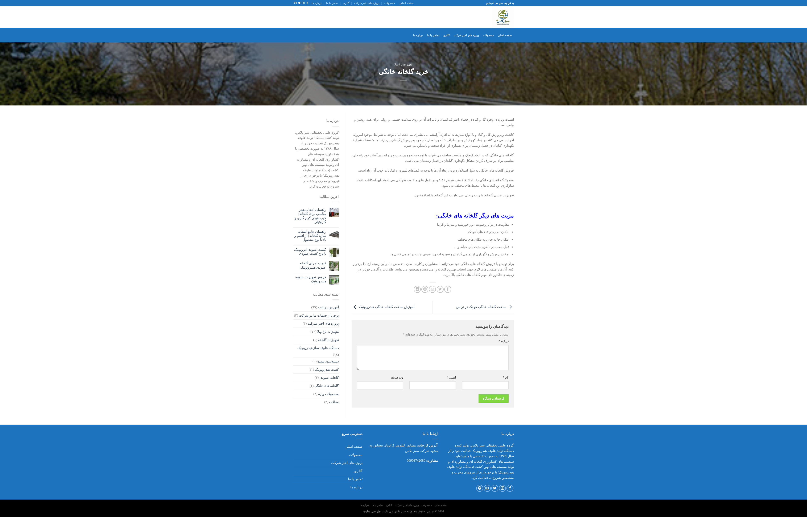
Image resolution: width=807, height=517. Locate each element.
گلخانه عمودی (329, 377)
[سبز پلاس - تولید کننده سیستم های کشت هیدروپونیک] (464, 17)
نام (506, 377)
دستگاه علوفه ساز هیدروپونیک (318, 348)
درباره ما (317, 3)
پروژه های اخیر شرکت (366, 3)
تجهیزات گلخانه (328, 340)
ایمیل (451, 377)
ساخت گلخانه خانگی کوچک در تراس (481, 307)
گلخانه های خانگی (326, 386)
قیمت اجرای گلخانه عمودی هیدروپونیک (312, 265)
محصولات (389, 3)
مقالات (334, 402)
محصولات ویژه (328, 394)
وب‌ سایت (397, 377)
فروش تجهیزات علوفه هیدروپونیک (310, 279)
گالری (346, 3)
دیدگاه (504, 341)
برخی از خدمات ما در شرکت (319, 315)
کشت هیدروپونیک (327, 369)
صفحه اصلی (407, 3)
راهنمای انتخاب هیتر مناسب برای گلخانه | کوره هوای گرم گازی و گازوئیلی (310, 216)
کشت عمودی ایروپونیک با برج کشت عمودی (310, 251)
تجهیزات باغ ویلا (403, 64)
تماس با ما (332, 3)
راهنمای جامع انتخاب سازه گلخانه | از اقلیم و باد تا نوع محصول (310, 235)
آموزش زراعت (328, 307)
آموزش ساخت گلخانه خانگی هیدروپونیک (386, 307)
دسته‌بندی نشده (328, 361)
